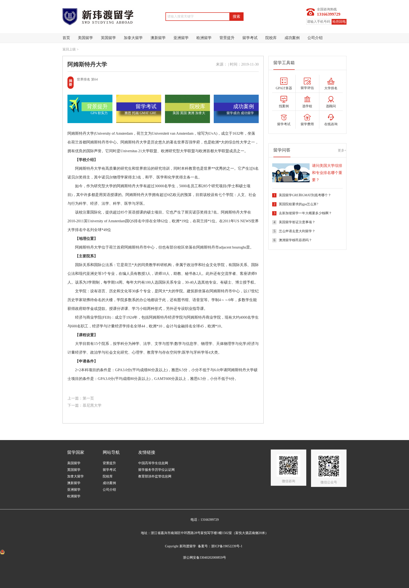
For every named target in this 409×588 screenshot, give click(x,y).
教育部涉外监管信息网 (154, 476)
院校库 (271, 38)
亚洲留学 (181, 38)
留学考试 (250, 38)
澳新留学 (158, 38)
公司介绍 (315, 38)
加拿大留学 (133, 38)
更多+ (342, 150)
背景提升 (227, 38)
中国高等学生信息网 (153, 463)
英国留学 (108, 38)
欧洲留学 (204, 38)
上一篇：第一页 (80, 398)
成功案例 (292, 38)
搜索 (236, 16)
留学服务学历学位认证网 (156, 470)
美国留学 (85, 38)
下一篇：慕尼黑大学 (84, 405)
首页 (66, 38)
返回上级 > (70, 49)
